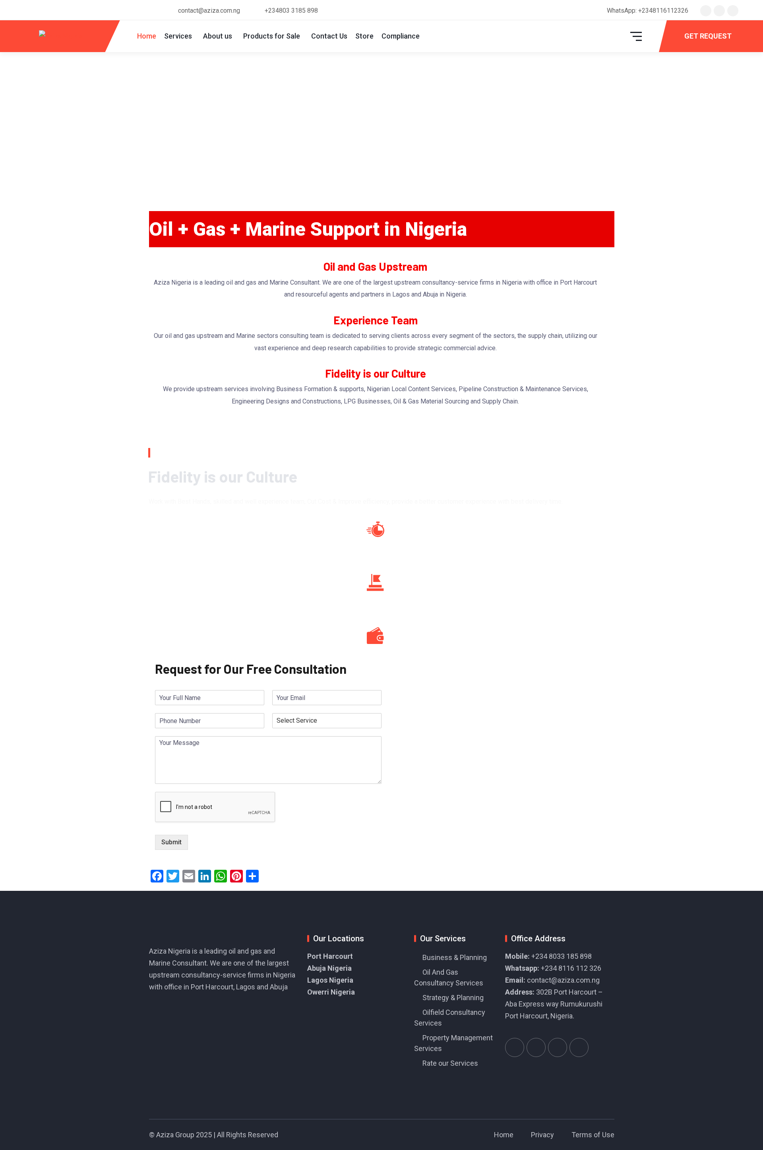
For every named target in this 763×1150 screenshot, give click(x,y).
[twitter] (706, 11)
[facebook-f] (719, 11)
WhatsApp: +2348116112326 (647, 10)
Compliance (401, 36)
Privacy (542, 1135)
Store (364, 36)
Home (146, 36)
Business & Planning (454, 957)
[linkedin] (733, 11)
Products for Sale (271, 36)
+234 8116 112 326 (571, 968)
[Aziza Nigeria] (61, 36)
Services (178, 36)
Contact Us (329, 36)
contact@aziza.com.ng (563, 980)
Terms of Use (592, 1135)
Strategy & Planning (453, 997)
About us (217, 36)
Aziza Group (175, 1135)
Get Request (708, 36)
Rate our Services (450, 1063)
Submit (171, 842)
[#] (514, 1047)
